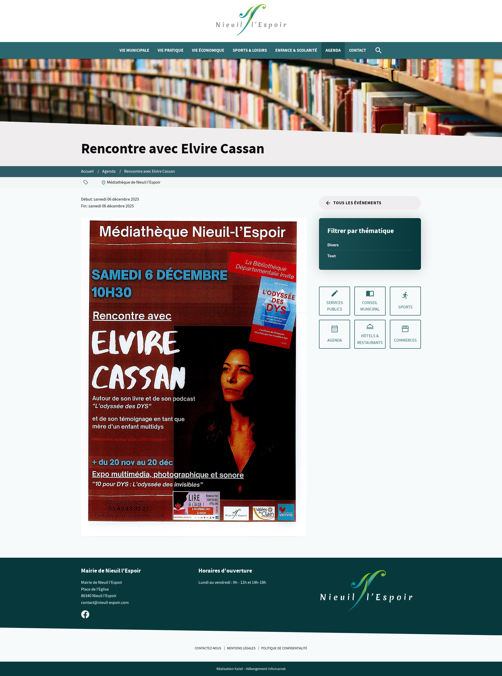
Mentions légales (241, 648)
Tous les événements (357, 203)
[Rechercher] (378, 50)
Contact (357, 50)
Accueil (87, 171)
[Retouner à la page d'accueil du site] (366, 592)
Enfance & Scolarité (296, 50)
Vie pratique (171, 50)
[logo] (251, 21)
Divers (333, 245)
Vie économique (208, 50)
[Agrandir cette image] (193, 377)
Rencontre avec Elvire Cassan (149, 171)
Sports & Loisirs (250, 50)
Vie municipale (134, 50)
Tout (331, 256)
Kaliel (239, 668)
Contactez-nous (208, 648)
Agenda (333, 50)
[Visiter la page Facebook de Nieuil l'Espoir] (85, 614)
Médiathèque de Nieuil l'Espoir (134, 182)
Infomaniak (277, 668)
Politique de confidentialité (284, 648)
